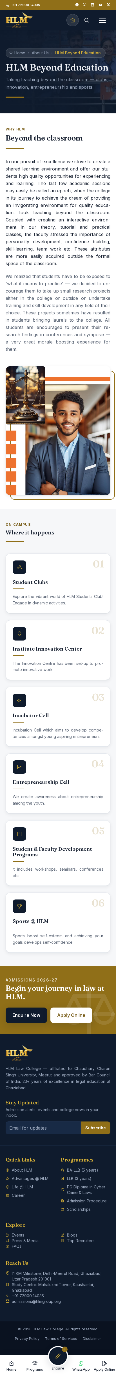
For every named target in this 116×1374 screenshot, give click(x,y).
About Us (40, 52)
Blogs (72, 1235)
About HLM (22, 1170)
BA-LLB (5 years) (82, 1170)
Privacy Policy (27, 1338)
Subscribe (95, 1127)
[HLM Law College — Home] (19, 20)
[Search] (86, 20)
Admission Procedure (87, 1200)
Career (18, 1195)
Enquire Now (26, 1015)
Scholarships (79, 1209)
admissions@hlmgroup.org (36, 1301)
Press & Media (25, 1240)
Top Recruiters (81, 1240)
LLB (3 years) (79, 1178)
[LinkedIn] (93, 5)
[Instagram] (85, 5)
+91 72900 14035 (25, 5)
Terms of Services (61, 1338)
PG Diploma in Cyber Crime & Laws (86, 1189)
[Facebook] (77, 5)
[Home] (72, 20)
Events (18, 1235)
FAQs (16, 1246)
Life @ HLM (22, 1186)
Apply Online (71, 1015)
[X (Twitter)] (108, 5)
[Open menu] (102, 20)
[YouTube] (100, 5)
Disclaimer (92, 1338)
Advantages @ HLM (30, 1178)
